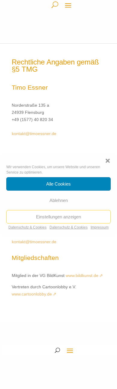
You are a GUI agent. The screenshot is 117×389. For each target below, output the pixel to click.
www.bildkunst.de (82, 275)
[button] (108, 161)
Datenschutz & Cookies (27, 227)
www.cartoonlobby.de (32, 294)
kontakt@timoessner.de (34, 133)
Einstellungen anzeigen (58, 216)
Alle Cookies (58, 183)
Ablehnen (59, 200)
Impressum (100, 227)
